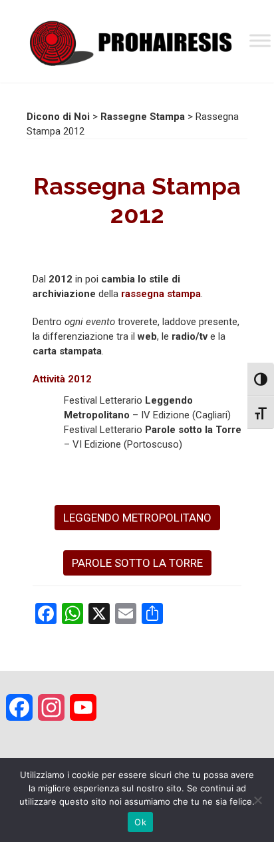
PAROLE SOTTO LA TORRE (137, 563)
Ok (140, 822)
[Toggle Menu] (260, 40)
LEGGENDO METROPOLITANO (137, 517)
